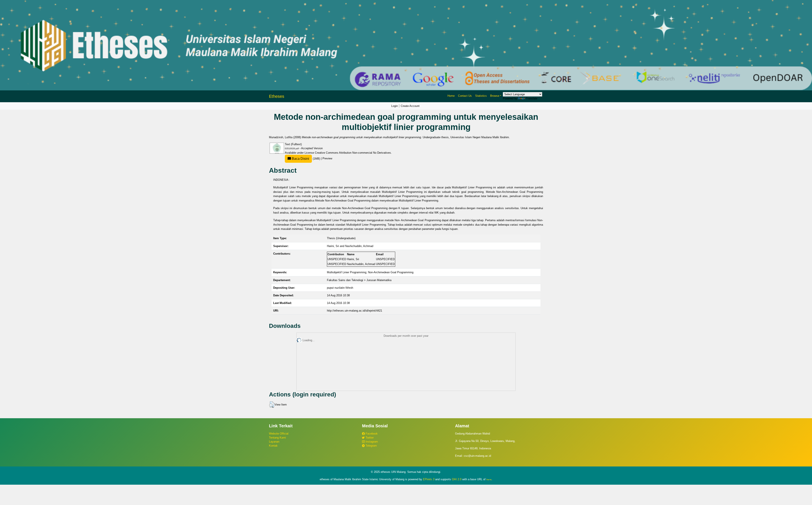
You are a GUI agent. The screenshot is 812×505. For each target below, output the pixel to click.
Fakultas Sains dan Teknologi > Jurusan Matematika (359, 280)
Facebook (371, 433)
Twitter (369, 437)
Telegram (371, 445)
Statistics (481, 95)
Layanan (274, 441)
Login (394, 106)
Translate (531, 98)
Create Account (410, 106)
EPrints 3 (428, 479)
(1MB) (306, 158)
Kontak (273, 445)
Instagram (371, 441)
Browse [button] (494, 95)
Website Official (278, 433)
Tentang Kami (277, 437)
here (488, 479)
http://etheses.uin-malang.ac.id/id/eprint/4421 (354, 310)
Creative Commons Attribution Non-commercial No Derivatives (353, 152)
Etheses (276, 96)
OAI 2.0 (456, 479)
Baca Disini (300, 158)
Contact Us (465, 95)
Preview (327, 158)
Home (451, 95)
